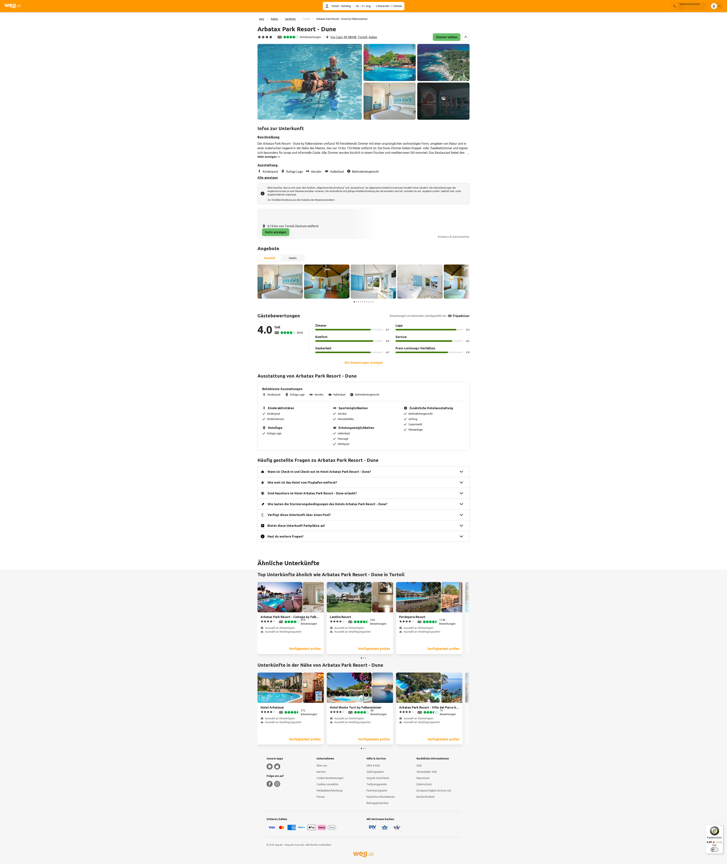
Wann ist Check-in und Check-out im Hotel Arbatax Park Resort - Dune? (319, 471)
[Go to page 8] (368, 301)
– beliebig (345, 6)
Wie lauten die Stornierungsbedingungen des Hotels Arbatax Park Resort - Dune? (327, 504)
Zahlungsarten (375, 771)
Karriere (321, 771)
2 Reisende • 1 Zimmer (389, 6)
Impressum (423, 778)
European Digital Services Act (434, 790)
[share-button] (466, 37)
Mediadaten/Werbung (329, 790)
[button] (309, 82)
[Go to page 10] (373, 301)
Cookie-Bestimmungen (330, 778)
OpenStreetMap (460, 237)
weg (261, 18)
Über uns (322, 765)
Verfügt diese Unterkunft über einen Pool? (299, 515)
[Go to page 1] (354, 301)
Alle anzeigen (267, 177)
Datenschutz (424, 784)
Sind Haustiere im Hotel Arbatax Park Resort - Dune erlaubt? (312, 493)
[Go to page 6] (364, 301)
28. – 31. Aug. (363, 6)
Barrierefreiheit (425, 796)
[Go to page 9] (370, 301)
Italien (274, 18)
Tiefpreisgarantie (377, 784)
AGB (419, 765)
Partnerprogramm (377, 790)
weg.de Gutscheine (378, 778)
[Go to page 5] (362, 301)
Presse (321, 796)
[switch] (714, 849)
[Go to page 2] (356, 301)
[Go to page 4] (360, 301)
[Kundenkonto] (716, 6)
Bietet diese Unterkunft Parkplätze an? (296, 525)
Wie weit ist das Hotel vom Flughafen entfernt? (302, 482)
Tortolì (335, 6)
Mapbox (444, 237)
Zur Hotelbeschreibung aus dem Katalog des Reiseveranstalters (301, 200)
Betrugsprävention (378, 803)
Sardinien (290, 18)
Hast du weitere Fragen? (285, 536)
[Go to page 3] (358, 301)
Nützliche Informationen (381, 796)
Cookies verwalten (328, 784)
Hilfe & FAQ (373, 765)
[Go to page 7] (366, 301)
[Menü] (721, 826)
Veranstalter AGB (427, 771)
